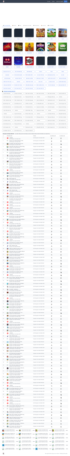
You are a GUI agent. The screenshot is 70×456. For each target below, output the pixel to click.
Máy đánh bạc (29, 71)
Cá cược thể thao (40, 74)
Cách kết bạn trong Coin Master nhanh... (16, 373)
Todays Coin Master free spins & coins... (16, 248)
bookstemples (51, 52)
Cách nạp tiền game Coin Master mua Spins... (17, 315)
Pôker (63, 71)
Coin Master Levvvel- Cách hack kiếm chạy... (16, 184)
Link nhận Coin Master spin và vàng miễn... (16, 152)
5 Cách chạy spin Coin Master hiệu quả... (16, 309)
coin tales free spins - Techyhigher (15, 225)
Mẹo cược (40, 81)
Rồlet (52, 71)
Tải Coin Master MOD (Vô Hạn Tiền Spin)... (16, 175)
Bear (52, 38)
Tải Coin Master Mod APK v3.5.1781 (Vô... (16, 388)
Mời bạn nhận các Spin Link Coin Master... (16, 370)
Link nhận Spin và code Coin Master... (15, 379)
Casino (53, 1)
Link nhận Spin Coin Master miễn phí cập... (16, 268)
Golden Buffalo (7, 38)
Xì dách (40, 71)
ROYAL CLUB (40, 66)
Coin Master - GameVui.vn (13, 289)
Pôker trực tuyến (29, 81)
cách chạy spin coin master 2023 (41, 88)
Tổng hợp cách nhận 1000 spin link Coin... (16, 347)
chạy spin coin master (7, 88)
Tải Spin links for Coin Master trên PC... (16, 411)
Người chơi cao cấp (51, 78)
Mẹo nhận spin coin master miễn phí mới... (16, 216)
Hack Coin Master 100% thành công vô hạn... (17, 277)
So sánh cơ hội (52, 81)
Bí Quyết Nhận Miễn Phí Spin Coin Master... (16, 283)
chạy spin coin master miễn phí (30, 88)
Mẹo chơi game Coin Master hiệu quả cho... (16, 286)
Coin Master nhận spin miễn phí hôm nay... (16, 155)
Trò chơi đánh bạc (18, 71)
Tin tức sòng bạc (51, 85)
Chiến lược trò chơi (7, 81)
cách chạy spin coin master (19, 88)
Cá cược (48, 1)
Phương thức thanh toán (19, 85)
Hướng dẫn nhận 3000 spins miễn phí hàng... (17, 146)
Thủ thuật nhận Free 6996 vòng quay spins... (17, 362)
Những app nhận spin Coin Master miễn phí (17, 251)
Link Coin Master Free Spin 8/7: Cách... (15, 330)
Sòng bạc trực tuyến (7, 71)
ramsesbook (29, 52)
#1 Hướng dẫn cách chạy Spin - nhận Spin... (16, 423)
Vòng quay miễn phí (7, 85)
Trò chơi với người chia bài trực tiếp (19, 74)
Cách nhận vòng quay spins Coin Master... (16, 260)
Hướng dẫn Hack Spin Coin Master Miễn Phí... (17, 359)
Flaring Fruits (7, 52)
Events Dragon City (12, 178)
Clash (63, 38)
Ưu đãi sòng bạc (7, 78)
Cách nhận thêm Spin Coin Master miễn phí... (17, 219)
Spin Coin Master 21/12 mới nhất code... (16, 306)
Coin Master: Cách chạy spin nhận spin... (16, 198)
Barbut (7, 66)
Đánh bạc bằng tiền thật (63, 85)
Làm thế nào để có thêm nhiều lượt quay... (16, 327)
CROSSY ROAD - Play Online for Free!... (15, 341)
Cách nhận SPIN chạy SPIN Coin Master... (16, 172)
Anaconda (18, 52)
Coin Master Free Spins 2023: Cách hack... (16, 420)
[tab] (6, 25)
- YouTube (11, 137)
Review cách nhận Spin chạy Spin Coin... (16, 163)
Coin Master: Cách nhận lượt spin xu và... (16, 143)
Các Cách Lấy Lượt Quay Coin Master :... (16, 391)
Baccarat (18, 66)
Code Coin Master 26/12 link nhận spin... (16, 161)
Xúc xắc (62, 74)
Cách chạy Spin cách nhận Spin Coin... (15, 303)
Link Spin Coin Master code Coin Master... (16, 344)
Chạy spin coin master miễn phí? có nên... (16, 140)
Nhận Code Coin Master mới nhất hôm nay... (17, 210)
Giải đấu (18, 81)
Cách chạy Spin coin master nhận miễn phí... (17, 394)
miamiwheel (40, 52)
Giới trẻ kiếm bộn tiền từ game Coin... (15, 353)
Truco (18, 38)
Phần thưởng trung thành (41, 85)
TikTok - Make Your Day (13, 181)
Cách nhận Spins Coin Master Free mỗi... (16, 242)
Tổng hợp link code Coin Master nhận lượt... (16, 257)
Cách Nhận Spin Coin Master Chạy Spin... (16, 158)
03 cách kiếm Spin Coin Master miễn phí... (16, 376)
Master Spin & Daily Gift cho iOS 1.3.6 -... (16, 312)
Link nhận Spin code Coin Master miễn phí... (16, 338)
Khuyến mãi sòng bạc (63, 81)
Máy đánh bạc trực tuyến (52, 74)
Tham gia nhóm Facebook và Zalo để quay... (16, 350)
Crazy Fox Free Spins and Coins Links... (15, 187)
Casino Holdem (29, 66)
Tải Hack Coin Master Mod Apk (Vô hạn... (16, 356)
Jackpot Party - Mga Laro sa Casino (52, 66)
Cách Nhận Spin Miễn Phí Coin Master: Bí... (16, 254)
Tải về (66, 1)
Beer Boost (40, 38)
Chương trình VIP (18, 78)
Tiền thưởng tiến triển (30, 74)
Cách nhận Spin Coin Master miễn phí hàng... (17, 149)
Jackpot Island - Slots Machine (63, 66)
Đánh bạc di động (29, 78)
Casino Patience (63, 52)
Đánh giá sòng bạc (62, 78)
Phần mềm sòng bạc (29, 85)
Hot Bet (29, 38)
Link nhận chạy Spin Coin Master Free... (16, 166)
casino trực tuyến (59, 1)
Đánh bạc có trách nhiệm (41, 78)
